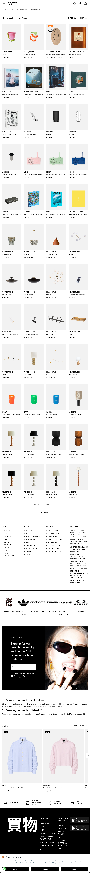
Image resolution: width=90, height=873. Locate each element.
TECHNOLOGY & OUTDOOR (9, 543)
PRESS (43, 830)
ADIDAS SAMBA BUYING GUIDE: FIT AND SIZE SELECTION (79, 549)
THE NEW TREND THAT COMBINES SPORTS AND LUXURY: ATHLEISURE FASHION (78, 533)
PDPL (60, 837)
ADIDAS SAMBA (53, 533)
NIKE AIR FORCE (54, 548)
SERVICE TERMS (47, 842)
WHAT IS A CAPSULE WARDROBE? (77, 582)
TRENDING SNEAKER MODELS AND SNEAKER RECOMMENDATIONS (79, 564)
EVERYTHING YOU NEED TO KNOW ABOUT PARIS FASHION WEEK (79, 542)
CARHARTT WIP (31, 545)
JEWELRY (7, 548)
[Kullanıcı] (80, 3)
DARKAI (28, 551)
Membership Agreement (22, 676)
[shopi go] (12, 3)
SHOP (42, 827)
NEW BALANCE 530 (55, 536)
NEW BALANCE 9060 (55, 539)
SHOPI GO (29, 530)
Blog (42, 849)
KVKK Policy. (18, 678)
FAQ (60, 849)
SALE (5, 550)
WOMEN (7, 530)
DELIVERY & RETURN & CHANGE (62, 843)
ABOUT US (44, 823)
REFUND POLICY (47, 846)
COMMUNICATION (48, 833)
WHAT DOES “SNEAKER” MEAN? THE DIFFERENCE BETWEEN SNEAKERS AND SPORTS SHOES (79, 573)
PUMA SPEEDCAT (54, 545)
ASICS (28, 542)
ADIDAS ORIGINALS (33, 536)
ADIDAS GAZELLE (54, 542)
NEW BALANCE (31, 539)
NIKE (27, 533)
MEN (5, 533)
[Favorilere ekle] (18, 26)
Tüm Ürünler (78, 726)
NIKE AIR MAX (53, 530)
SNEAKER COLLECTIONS (9, 555)
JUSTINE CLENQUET (33, 548)
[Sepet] (85, 3)
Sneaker (7, 536)
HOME (6, 539)
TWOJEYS (29, 554)
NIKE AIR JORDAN (54, 551)
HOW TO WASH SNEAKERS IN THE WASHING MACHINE (77, 556)
